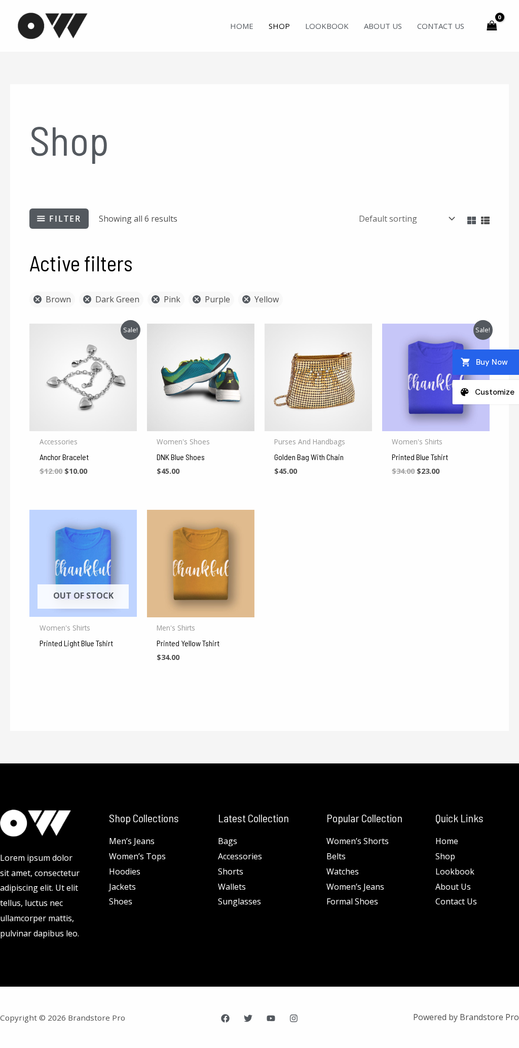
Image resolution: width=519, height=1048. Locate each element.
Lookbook (327, 26)
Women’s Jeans (355, 886)
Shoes (120, 901)
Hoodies (124, 871)
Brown (58, 299)
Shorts (230, 871)
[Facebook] (225, 1018)
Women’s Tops (137, 856)
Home (241, 26)
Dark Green (117, 299)
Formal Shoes (352, 901)
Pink (172, 299)
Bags (227, 841)
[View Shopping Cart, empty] (491, 25)
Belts (336, 856)
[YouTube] (271, 1018)
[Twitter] (248, 1018)
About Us (383, 26)
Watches (342, 871)
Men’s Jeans (132, 841)
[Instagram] (293, 1018)
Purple (217, 299)
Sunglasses (239, 901)
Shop (279, 26)
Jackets (122, 886)
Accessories (240, 856)
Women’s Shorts (357, 841)
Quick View (83, 422)
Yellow (266, 299)
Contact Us (440, 26)
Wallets (232, 886)
